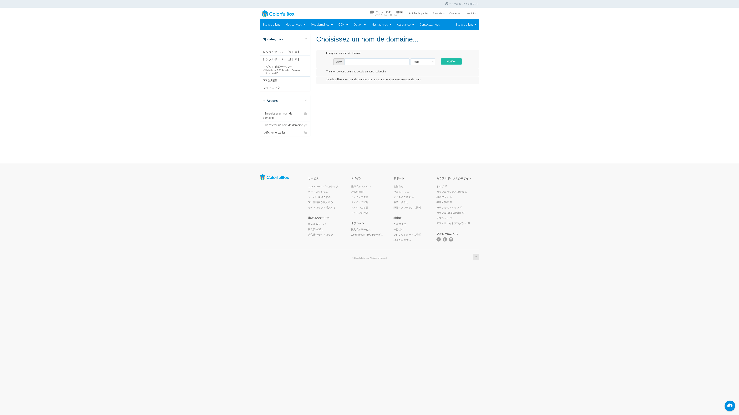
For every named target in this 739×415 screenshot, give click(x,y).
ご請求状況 (400, 224)
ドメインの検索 (359, 212)
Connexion (455, 13)
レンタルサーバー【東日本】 (281, 52)
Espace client (271, 24)
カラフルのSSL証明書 (448, 212)
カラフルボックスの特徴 (450, 191)
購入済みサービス (361, 229)
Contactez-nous (430, 24)
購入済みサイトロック (320, 234)
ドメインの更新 (359, 197)
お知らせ (399, 186)
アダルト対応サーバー (281, 69)
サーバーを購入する (319, 197)
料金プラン (442, 197)
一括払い (399, 229)
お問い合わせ (401, 202)
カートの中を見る (318, 191)
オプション (442, 218)
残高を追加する (402, 240)
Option (359, 24)
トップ (440, 186)
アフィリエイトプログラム (451, 223)
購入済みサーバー (318, 224)
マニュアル (400, 191)
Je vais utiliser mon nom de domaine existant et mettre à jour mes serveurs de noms (373, 79)
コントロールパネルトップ (323, 186)
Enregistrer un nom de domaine (277, 115)
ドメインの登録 (359, 202)
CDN (342, 24)
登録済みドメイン (361, 186)
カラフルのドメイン (447, 207)
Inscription (471, 13)
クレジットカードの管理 (407, 234)
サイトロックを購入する (322, 207)
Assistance (404, 24)
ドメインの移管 (359, 207)
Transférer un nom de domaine (283, 125)
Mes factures (380, 24)
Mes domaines (321, 24)
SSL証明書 (270, 80)
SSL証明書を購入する (320, 202)
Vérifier (451, 61)
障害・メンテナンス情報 (407, 207)
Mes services (294, 24)
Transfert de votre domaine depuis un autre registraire (356, 71)
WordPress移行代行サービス (367, 234)
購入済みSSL (315, 229)
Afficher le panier (418, 13)
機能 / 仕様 (442, 202)
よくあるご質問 (402, 197)
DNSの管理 (357, 191)
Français (437, 13)
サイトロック (271, 87)
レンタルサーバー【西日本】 (281, 59)
